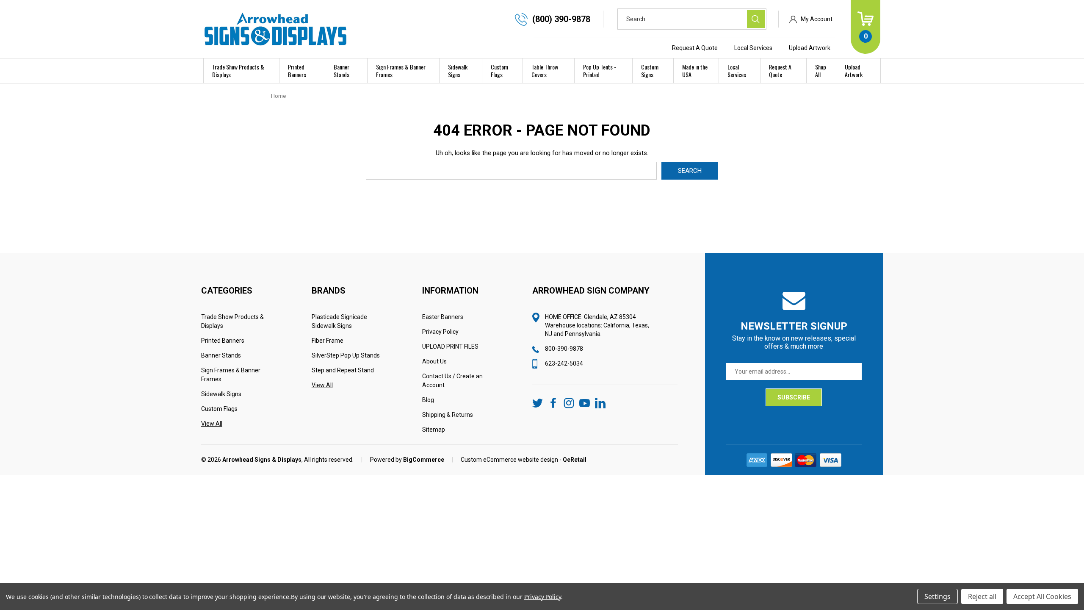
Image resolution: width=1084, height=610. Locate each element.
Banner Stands (341, 70)
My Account (816, 19)
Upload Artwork (809, 47)
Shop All (820, 70)
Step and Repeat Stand (343, 370)
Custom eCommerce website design (509, 459)
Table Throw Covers (544, 70)
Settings (937, 596)
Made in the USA (695, 70)
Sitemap (433, 429)
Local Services (753, 47)
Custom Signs (649, 70)
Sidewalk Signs (457, 70)
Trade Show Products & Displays (238, 70)
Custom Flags (499, 70)
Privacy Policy (440, 331)
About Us (434, 361)
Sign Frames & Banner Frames (401, 70)
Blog (428, 399)
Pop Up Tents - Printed (599, 70)
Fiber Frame (327, 340)
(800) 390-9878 (561, 19)
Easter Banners (442, 316)
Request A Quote (695, 47)
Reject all (982, 596)
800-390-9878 (564, 348)
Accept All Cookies (1042, 596)
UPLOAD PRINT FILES (450, 346)
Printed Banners (297, 70)
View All (211, 423)
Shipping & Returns (447, 414)
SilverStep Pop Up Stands (346, 355)
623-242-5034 (564, 363)
